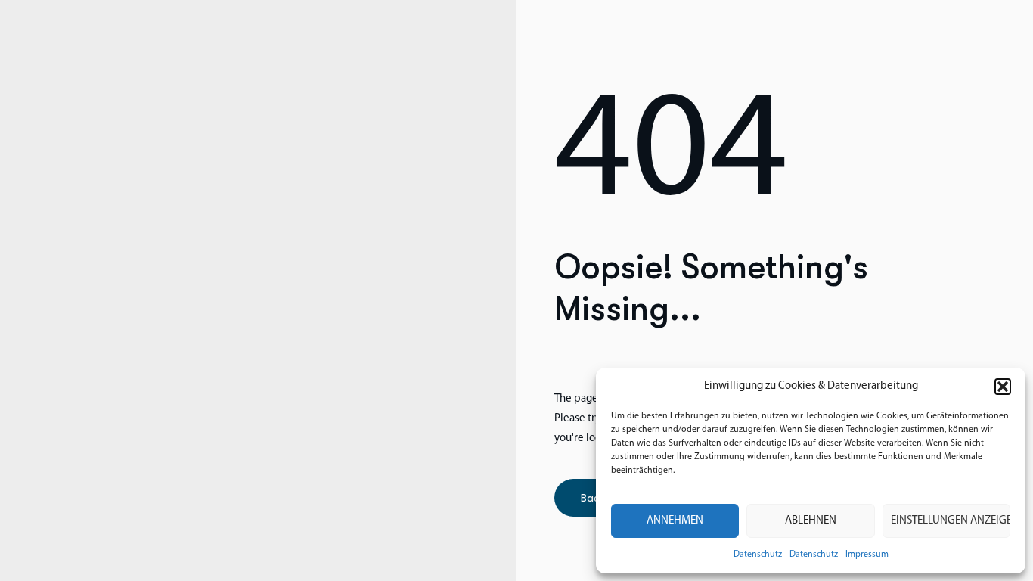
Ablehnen (810, 521)
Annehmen (675, 521)
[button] (1002, 386)
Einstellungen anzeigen (950, 521)
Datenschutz (758, 554)
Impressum (867, 554)
